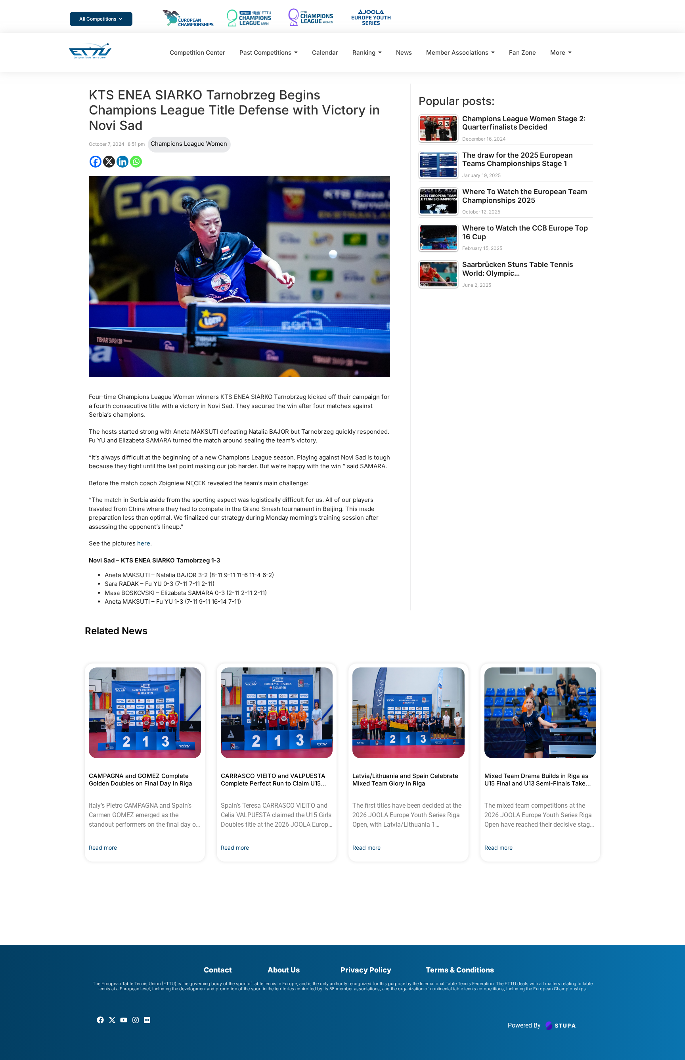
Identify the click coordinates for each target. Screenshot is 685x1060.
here (143, 543)
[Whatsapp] (136, 162)
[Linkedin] (122, 162)
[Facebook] (95, 162)
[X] (109, 162)
